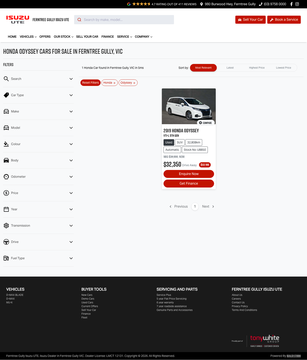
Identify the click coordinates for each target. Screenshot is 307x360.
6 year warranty (165, 302)
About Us (237, 294)
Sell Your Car (252, 19)
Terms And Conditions (244, 309)
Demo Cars (87, 298)
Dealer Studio (294, 356)
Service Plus (164, 294)
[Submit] (79, 19)
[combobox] (124, 19)
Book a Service (286, 19)
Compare (207, 123)
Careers (236, 298)
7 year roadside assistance (172, 306)
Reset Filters (90, 82)
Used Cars (87, 302)
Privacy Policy (240, 306)
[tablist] (243, 68)
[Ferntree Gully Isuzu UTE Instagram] (298, 4)
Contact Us (238, 302)
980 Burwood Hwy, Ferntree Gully (230, 4)
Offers (45, 36)
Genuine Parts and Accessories (175, 309)
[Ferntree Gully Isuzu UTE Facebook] (292, 4)
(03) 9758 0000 (275, 4)
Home (12, 36)
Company (142, 36)
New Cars (86, 294)
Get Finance (189, 183)
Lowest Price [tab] (283, 67)
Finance (107, 36)
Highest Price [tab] (257, 67)
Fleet (84, 317)
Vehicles (27, 36)
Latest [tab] (230, 67)
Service (123, 36)
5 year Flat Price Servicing (171, 298)
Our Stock (62, 36)
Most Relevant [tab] (203, 67)
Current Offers (89, 306)
